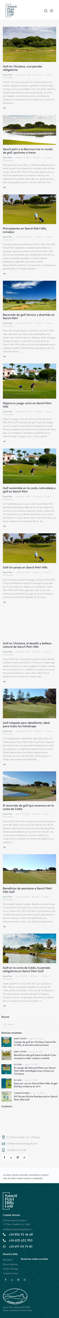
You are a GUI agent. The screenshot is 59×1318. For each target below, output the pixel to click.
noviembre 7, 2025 (23, 496)
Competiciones (22, 1093)
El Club (17, 1064)
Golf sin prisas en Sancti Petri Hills (25, 567)
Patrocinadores (10, 1264)
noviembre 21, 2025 (23, 323)
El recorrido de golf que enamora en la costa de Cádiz (28, 807)
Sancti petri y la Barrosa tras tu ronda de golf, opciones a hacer (28, 150)
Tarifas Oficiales (10, 1268)
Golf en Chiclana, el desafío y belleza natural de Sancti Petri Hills (27, 644)
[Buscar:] (29, 1024)
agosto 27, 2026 (36, 1038)
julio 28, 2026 (38, 1093)
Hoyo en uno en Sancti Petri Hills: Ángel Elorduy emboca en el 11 (35, 1085)
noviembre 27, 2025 (24, 237)
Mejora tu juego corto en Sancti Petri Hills (27, 404)
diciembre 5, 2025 (23, 157)
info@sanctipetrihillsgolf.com (22, 1143)
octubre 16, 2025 (22, 652)
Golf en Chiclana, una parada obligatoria (22, 68)
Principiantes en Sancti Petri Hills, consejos (25, 230)
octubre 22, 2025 (23, 572)
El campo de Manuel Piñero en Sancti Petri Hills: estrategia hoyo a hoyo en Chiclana (35, 1070)
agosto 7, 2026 (31, 1080)
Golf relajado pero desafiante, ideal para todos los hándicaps (26, 724)
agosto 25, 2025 (22, 814)
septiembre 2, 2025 (23, 731)
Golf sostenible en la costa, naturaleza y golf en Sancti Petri (29, 489)
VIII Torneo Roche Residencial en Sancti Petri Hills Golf (35, 1098)
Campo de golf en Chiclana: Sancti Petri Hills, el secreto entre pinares (35, 1043)
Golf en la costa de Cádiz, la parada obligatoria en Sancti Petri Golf (26, 969)
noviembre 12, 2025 (23, 411)
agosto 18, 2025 (22, 897)
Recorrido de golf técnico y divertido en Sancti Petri (29, 316)
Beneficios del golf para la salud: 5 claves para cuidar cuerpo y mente (35, 1056)
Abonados (8, 1259)
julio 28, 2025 (21, 976)
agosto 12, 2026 (31, 1064)
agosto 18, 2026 (36, 1051)
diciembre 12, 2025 (23, 75)
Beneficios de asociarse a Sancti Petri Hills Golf (27, 890)
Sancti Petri (7, 75)
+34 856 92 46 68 (16, 1150)
